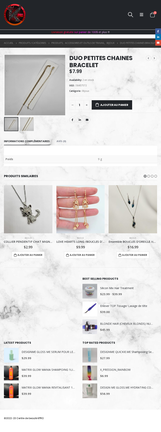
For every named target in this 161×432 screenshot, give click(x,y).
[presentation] (9, 85)
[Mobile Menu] (141, 14)
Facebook (72, 120)
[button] (145, 176)
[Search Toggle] (131, 14)
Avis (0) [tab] (61, 141)
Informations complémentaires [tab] (27, 141)
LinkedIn (80, 120)
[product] (28, 209)
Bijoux (85, 91)
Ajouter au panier (114, 105)
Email (87, 120)
